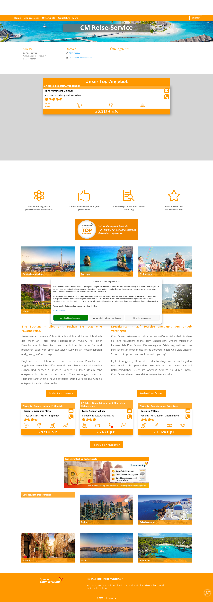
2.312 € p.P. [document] (108, 111)
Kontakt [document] (71, 49)
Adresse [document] (28, 49)
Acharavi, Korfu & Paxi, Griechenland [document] (160, 415)
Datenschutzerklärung (107, 585)
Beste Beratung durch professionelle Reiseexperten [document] (39, 208)
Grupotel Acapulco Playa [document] (37, 411)
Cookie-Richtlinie (59, 311)
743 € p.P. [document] (107, 431)
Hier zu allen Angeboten (106, 444)
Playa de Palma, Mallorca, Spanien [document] (41, 415)
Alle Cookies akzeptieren (70, 318)
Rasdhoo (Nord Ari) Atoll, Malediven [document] (63, 95)
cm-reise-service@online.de (80, 57)
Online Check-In (125, 585)
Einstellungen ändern (142, 318)
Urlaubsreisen (31, 17)
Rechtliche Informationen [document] (105, 578)
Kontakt (195, 17)
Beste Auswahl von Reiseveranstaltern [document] (174, 208)
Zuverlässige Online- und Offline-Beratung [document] (129, 208)
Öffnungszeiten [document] (120, 49)
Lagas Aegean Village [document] (94, 411)
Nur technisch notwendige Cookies (106, 318)
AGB (161, 585)
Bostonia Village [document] (150, 411)
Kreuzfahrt (64, 17)
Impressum (91, 585)
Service (137, 585)
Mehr (75, 17)
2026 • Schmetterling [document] (107, 598)
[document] (106, 28)
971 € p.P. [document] (49, 431)
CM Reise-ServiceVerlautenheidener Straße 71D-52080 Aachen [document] (35, 56)
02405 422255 (74, 53)
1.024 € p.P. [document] (166, 431)
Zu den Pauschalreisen (61, 393)
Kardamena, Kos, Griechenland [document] (98, 415)
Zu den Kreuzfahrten (151, 393)
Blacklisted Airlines (149, 585)
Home (17, 17)
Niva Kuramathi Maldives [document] (59, 91)
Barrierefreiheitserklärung (97, 588)
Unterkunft (48, 17)
